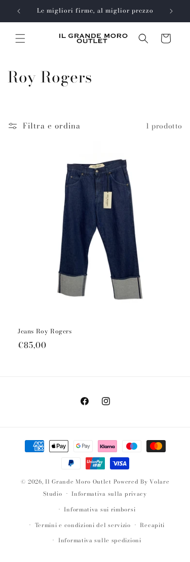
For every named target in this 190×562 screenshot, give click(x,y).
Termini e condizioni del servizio (83, 525)
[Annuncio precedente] (19, 11)
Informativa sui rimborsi (99, 509)
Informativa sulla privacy (109, 494)
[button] (20, 38)
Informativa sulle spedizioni (99, 540)
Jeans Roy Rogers (45, 331)
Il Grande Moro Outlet (78, 482)
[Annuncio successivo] (171, 11)
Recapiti (152, 525)
